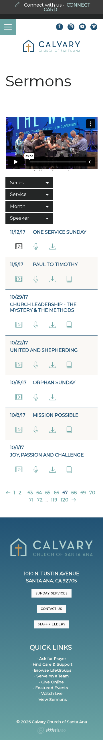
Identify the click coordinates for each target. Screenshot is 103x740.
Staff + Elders (51, 624)
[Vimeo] (93, 26)
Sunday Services (51, 593)
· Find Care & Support (51, 664)
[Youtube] (82, 26)
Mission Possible (55, 415)
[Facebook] (59, 26)
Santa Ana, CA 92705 (51, 581)
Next (73, 500)
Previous (8, 493)
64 (39, 492)
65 (47, 492)
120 (64, 500)
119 (54, 500)
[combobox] (29, 182)
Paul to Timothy (55, 264)
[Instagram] (71, 26)
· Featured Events (50, 687)
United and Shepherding (44, 350)
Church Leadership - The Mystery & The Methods (43, 307)
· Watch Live (51, 693)
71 (31, 500)
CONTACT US (51, 609)
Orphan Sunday (54, 382)
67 (65, 492)
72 (40, 500)
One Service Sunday (59, 232)
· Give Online (51, 682)
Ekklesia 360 (51, 731)
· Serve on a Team (51, 676)
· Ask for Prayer (51, 658)
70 (92, 492)
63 (30, 492)
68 (74, 492)
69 (83, 492)
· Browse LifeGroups (51, 670)
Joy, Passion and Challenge (47, 455)
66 (56, 492)
